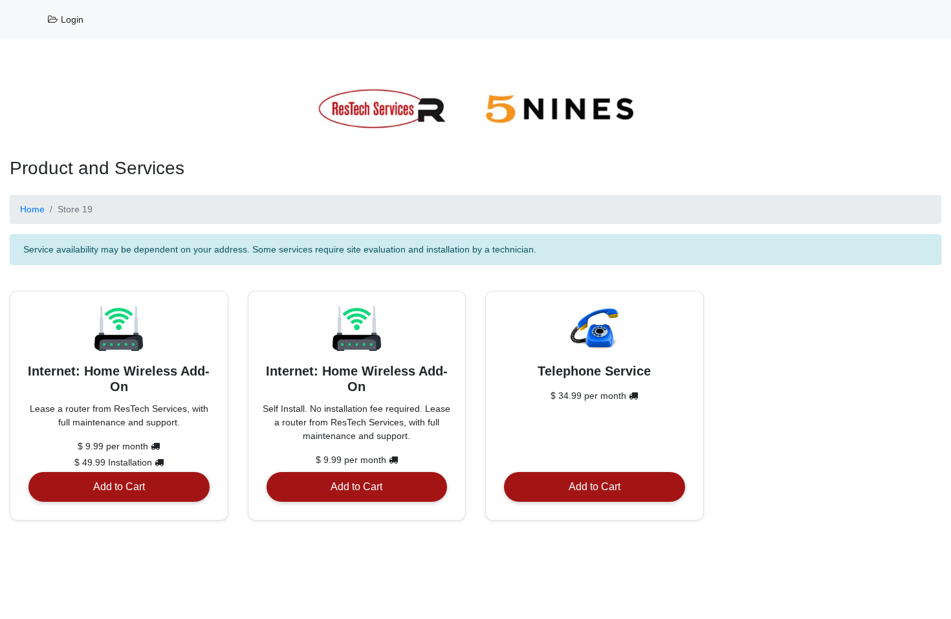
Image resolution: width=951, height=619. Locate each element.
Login (70, 19)
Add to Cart (119, 486)
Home (32, 209)
